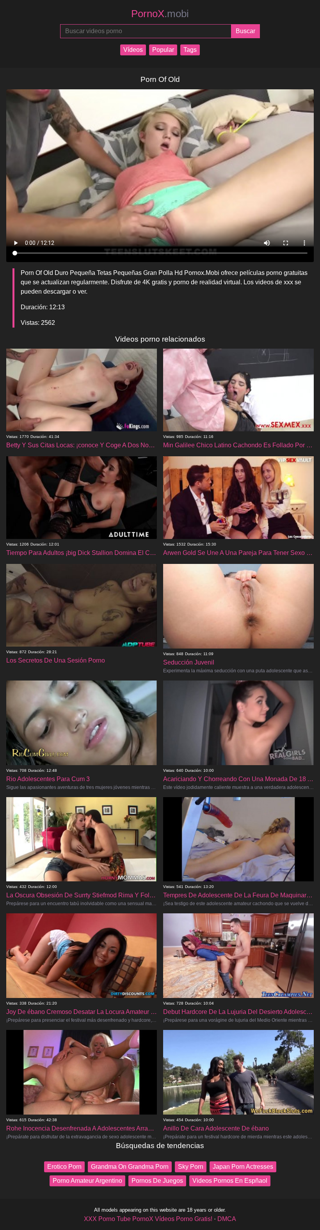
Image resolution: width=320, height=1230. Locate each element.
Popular (163, 49)
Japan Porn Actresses (243, 1166)
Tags (190, 49)
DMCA (226, 1219)
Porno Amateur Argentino (87, 1180)
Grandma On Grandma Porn (130, 1166)
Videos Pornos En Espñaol (229, 1180)
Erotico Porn (64, 1166)
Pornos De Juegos (157, 1180)
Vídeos (133, 49)
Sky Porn (190, 1166)
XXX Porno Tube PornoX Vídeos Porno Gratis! (148, 1219)
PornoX (160, 13)
